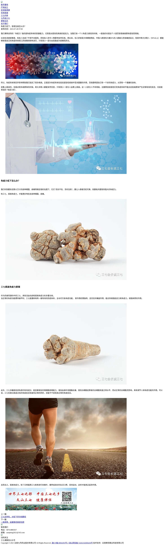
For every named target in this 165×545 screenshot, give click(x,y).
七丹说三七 (5, 18)
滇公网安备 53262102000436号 (81, 543)
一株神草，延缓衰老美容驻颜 (12, 522)
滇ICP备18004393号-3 (60, 543)
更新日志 (4, 21)
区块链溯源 (5, 10)
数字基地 (4, 5)
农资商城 (4, 13)
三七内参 (4, 15)
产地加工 (4, 7)
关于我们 (4, 24)
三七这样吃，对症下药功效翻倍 (13, 517)
